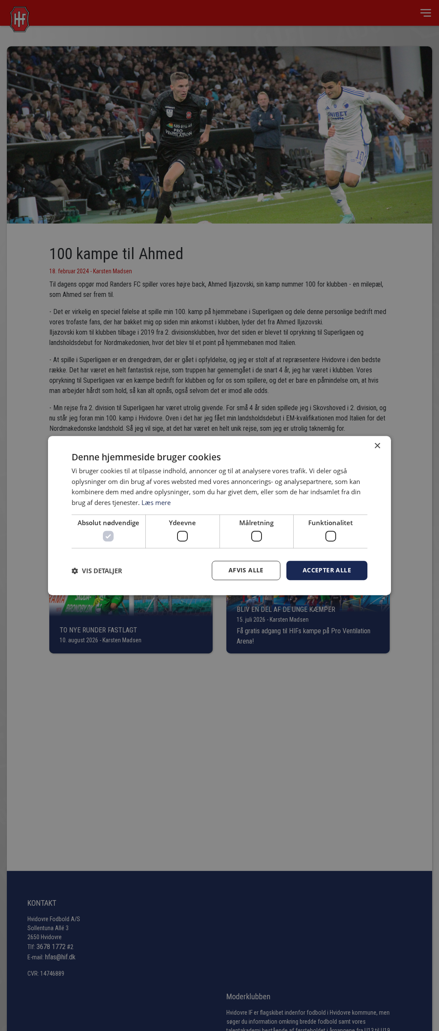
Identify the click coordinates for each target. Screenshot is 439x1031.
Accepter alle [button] (327, 570)
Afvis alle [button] (246, 570)
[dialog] (219, 516)
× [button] (377, 446)
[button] (97, 570)
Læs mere (156, 502)
